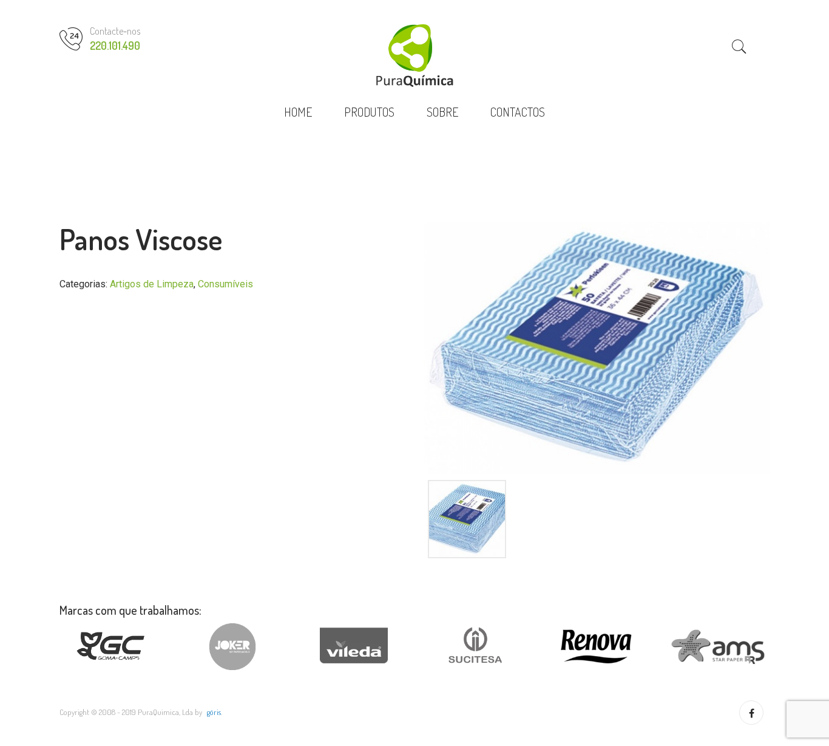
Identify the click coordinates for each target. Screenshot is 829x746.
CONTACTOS (517, 112)
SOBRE (442, 112)
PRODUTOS (369, 112)
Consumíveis (225, 284)
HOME (298, 112)
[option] (597, 348)
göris (214, 712)
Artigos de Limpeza (152, 284)
